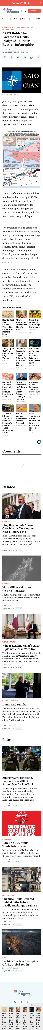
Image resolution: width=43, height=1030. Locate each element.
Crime (4, 774)
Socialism (6, 839)
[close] (40, 3)
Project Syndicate (11, 968)
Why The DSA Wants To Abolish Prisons (15, 844)
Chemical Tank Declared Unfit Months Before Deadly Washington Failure (19, 902)
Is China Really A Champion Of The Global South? (20, 962)
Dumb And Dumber (15, 704)
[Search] (25, 11)
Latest (5, 19)
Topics (15, 19)
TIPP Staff (7, 49)
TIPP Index (35, 19)
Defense (5, 27)
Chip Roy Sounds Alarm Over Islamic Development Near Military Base (19, 528)
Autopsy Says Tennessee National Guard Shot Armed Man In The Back (18, 781)
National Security (10, 701)
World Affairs (8, 642)
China (5, 957)
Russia (15, 27)
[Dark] (22, 11)
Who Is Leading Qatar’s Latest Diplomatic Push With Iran (21, 647)
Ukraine (23, 27)
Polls (25, 19)
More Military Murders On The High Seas (17, 589)
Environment (8, 895)
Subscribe (34, 11)
